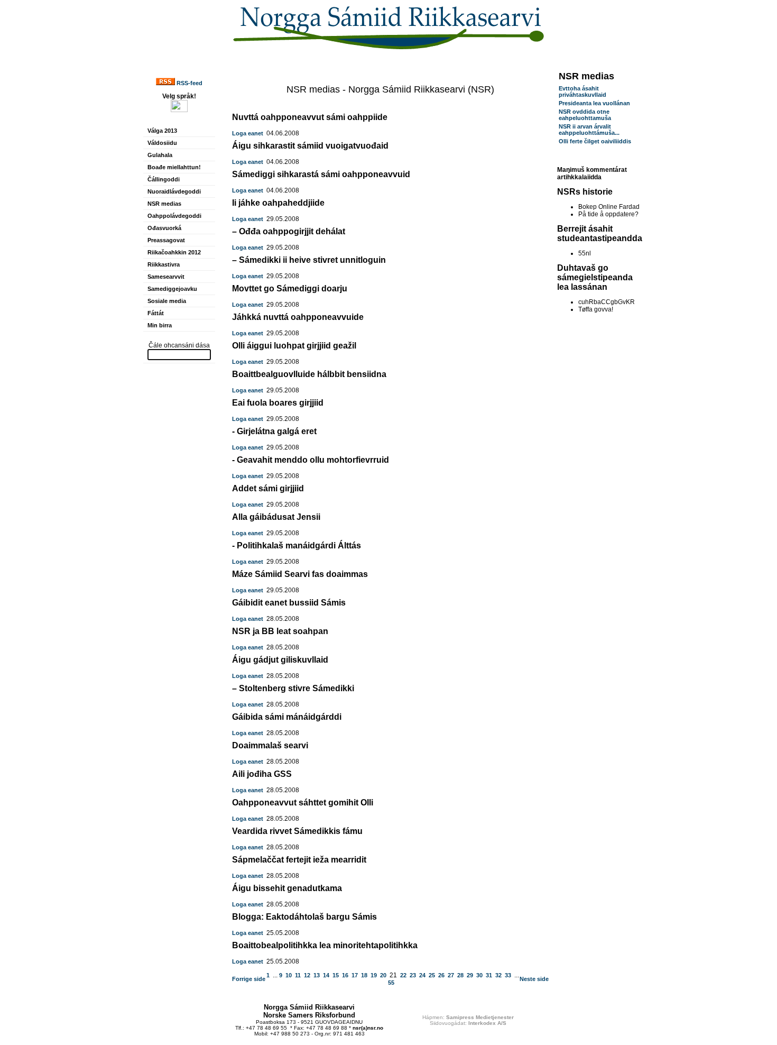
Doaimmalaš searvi (270, 745)
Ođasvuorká (164, 228)
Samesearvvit (165, 276)
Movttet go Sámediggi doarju (289, 288)
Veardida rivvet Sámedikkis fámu (297, 831)
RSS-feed (188, 83)
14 (326, 975)
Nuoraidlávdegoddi (174, 191)
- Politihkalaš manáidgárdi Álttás (296, 545)
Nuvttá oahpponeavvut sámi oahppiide (309, 117)
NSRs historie (585, 191)
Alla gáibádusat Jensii (276, 516)
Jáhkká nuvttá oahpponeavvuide (298, 317)
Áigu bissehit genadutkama (287, 888)
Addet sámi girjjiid (268, 488)
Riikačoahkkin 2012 (174, 252)
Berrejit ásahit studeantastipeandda (599, 233)
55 (391, 982)
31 (489, 975)
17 (355, 975)
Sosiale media (166, 301)
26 (441, 975)
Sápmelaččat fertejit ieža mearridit (299, 859)
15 (335, 975)
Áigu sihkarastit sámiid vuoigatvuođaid (310, 145)
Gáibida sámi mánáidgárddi (286, 716)
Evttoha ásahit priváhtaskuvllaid (582, 91)
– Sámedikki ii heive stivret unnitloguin (309, 259)
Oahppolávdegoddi (174, 216)
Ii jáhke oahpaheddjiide (278, 202)
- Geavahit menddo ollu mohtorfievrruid (310, 459)
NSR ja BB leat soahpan (280, 631)
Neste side (534, 979)
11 (298, 975)
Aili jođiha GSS (262, 773)
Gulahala (159, 155)
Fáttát (155, 313)
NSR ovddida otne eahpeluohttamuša (585, 114)
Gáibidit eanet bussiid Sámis (289, 602)
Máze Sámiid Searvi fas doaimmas (300, 574)
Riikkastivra (163, 264)
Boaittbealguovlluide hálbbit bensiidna (309, 374)
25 (432, 975)
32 (498, 975)
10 (288, 975)
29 (470, 975)
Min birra (159, 325)
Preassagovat (166, 240)
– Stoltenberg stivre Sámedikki (293, 688)
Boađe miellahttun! (174, 167)
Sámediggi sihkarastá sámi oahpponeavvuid (321, 174)
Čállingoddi (163, 179)
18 (364, 975)
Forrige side (248, 979)
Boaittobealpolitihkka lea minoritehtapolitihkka (325, 945)
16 (345, 975)
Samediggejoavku (172, 289)
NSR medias (164, 203)
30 (479, 975)
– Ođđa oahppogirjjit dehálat (288, 231)
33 (508, 975)
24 (422, 975)
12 (307, 975)
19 (374, 975)
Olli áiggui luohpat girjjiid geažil (294, 345)
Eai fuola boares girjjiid (277, 402)
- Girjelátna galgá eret (274, 431)
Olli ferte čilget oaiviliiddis (595, 141)
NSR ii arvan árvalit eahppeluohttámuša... (589, 129)
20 (383, 975)
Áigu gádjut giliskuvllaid (280, 659)
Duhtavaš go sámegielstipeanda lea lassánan (595, 277)
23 (413, 975)
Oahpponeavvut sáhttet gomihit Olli (302, 802)
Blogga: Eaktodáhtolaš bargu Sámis (304, 916)
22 (403, 975)
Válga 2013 (162, 130)
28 (460, 975)
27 (451, 975)
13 (316, 975)
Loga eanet (247, 133)
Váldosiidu (162, 143)
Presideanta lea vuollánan (594, 103)
